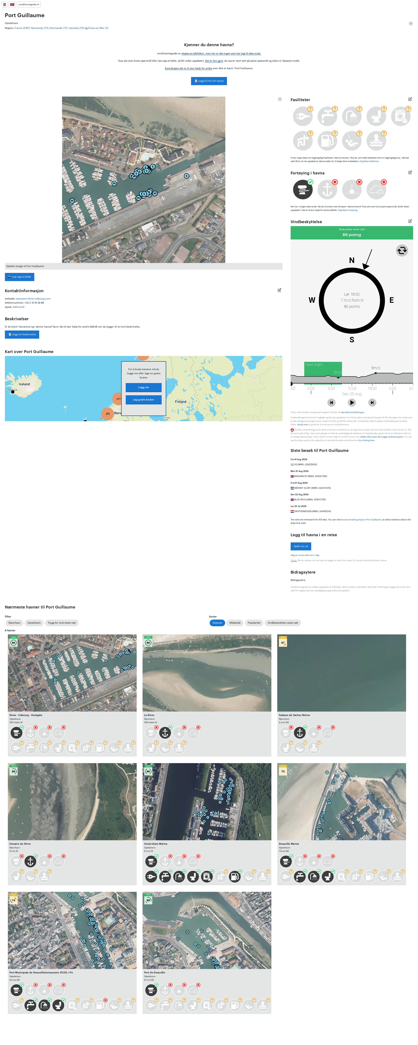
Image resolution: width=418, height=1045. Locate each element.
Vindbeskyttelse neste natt (283, 623)
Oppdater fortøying (347, 210)
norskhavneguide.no (29, 5)
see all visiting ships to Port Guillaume (362, 520)
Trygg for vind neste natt (62, 623)
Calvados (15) (76, 28)
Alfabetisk (235, 623)
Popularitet (254, 623)
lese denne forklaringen (352, 412)
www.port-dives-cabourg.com (33, 299)
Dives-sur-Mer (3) (98, 28)
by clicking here (367, 440)
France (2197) (22, 28)
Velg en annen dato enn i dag (305, 555)
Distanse (217, 623)
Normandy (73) (39, 28)
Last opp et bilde (19, 277)
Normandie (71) (58, 28)
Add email (18, 307)
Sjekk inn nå (301, 546)
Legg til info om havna (209, 81)
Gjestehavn (34, 623)
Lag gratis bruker (143, 400)
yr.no (321, 418)
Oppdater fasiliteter (369, 161)
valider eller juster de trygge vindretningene (381, 437)
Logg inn (143, 387)
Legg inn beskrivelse (22, 334)
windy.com (302, 425)
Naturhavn (14, 623)
